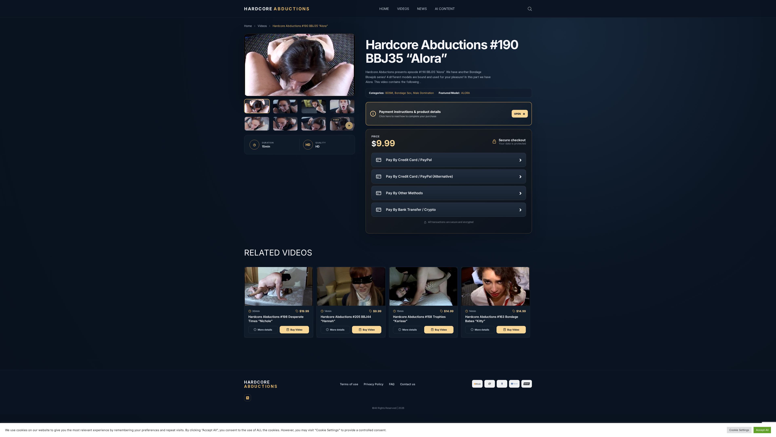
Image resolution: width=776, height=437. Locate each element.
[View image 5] (257, 124)
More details (265, 329)
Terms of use (349, 384)
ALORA (465, 92)
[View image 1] (257, 106)
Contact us (407, 384)
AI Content (445, 9)
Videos (403, 9)
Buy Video (296, 329)
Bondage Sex (403, 92)
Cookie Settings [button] (739, 430)
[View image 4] (342, 106)
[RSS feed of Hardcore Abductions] (247, 397)
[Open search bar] (530, 9)
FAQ (391, 384)
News (422, 9)
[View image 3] (314, 106)
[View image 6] (285, 124)
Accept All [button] (762, 430)
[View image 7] (314, 124)
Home (384, 9)
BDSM (389, 92)
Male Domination (423, 92)
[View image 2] (285, 106)
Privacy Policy (373, 384)
